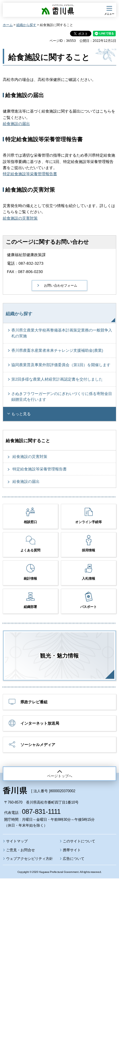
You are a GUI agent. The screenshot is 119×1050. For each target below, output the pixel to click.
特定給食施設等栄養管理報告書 (30, 174)
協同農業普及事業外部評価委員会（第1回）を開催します (60, 365)
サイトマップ (17, 841)
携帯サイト (72, 850)
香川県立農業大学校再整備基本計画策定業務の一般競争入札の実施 (61, 333)
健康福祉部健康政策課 (26, 255)
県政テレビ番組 (34, 702)
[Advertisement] (59, 949)
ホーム (8, 25)
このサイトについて (79, 841)
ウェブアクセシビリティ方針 (29, 859)
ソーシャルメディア (37, 744)
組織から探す (26, 25)
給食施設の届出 (16, 123)
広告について (73, 859)
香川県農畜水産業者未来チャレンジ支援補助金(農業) (57, 350)
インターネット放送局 (39, 723)
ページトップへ (59, 776)
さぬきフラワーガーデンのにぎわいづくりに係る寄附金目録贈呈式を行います (61, 396)
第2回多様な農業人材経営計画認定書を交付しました (57, 379)
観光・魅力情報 (59, 656)
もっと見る (21, 414)
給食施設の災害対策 (20, 218)
